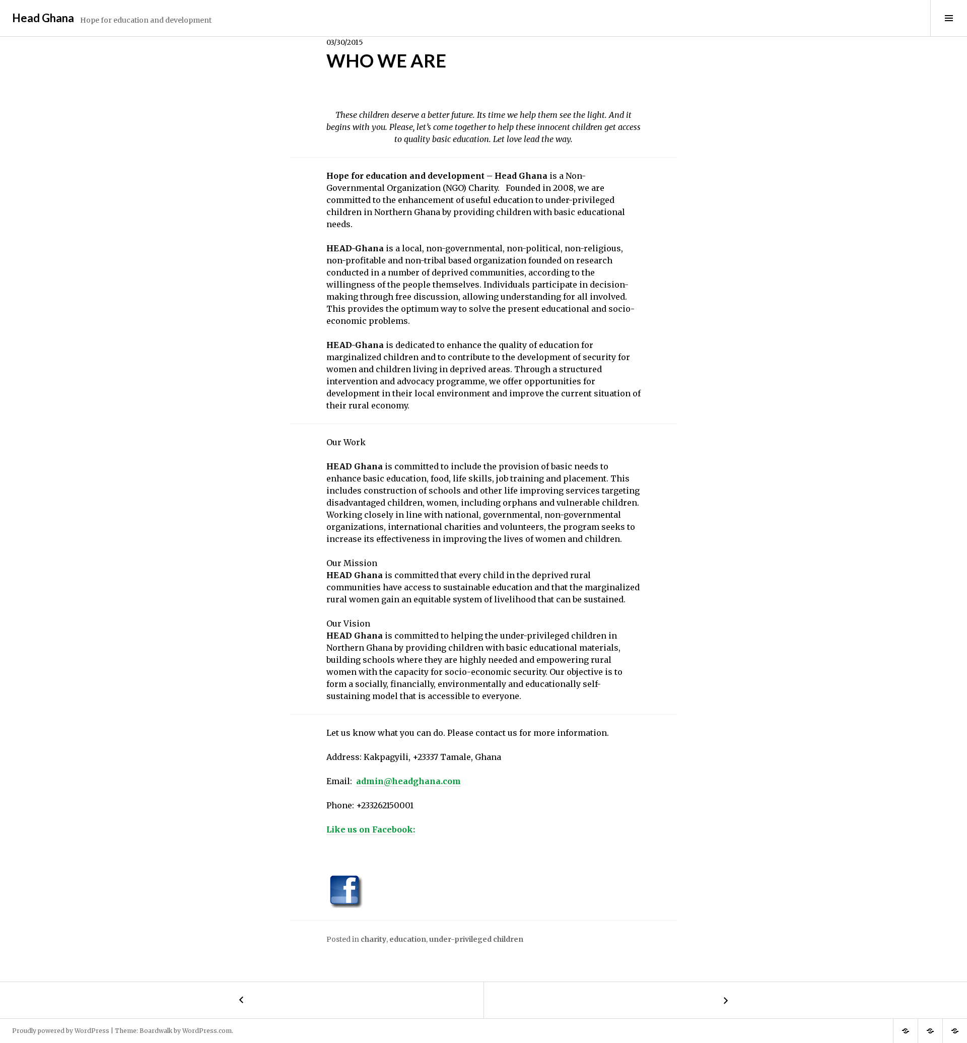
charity (373, 939)
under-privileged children (476, 939)
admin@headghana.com (408, 781)
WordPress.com (207, 1030)
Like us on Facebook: (370, 829)
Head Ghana (43, 18)
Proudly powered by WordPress (60, 1030)
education (407, 939)
